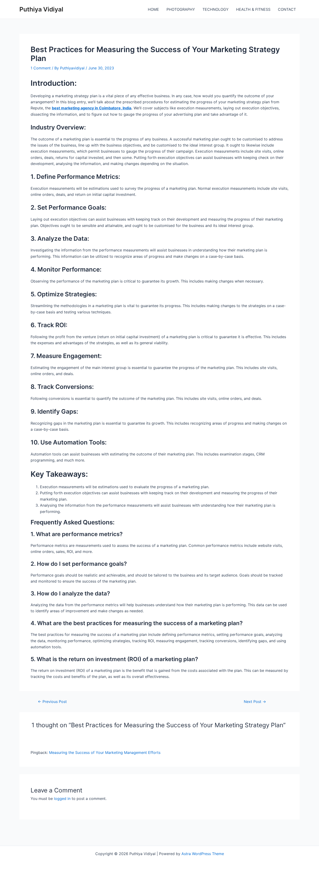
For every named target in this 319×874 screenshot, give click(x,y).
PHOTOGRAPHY (181, 9)
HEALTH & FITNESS (253, 9)
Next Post (255, 701)
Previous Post (52, 701)
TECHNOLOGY (215, 9)
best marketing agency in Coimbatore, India (91, 108)
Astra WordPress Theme (202, 853)
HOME (153, 9)
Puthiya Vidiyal (41, 9)
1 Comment (41, 68)
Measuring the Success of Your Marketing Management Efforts (104, 752)
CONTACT (287, 9)
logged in (62, 798)
